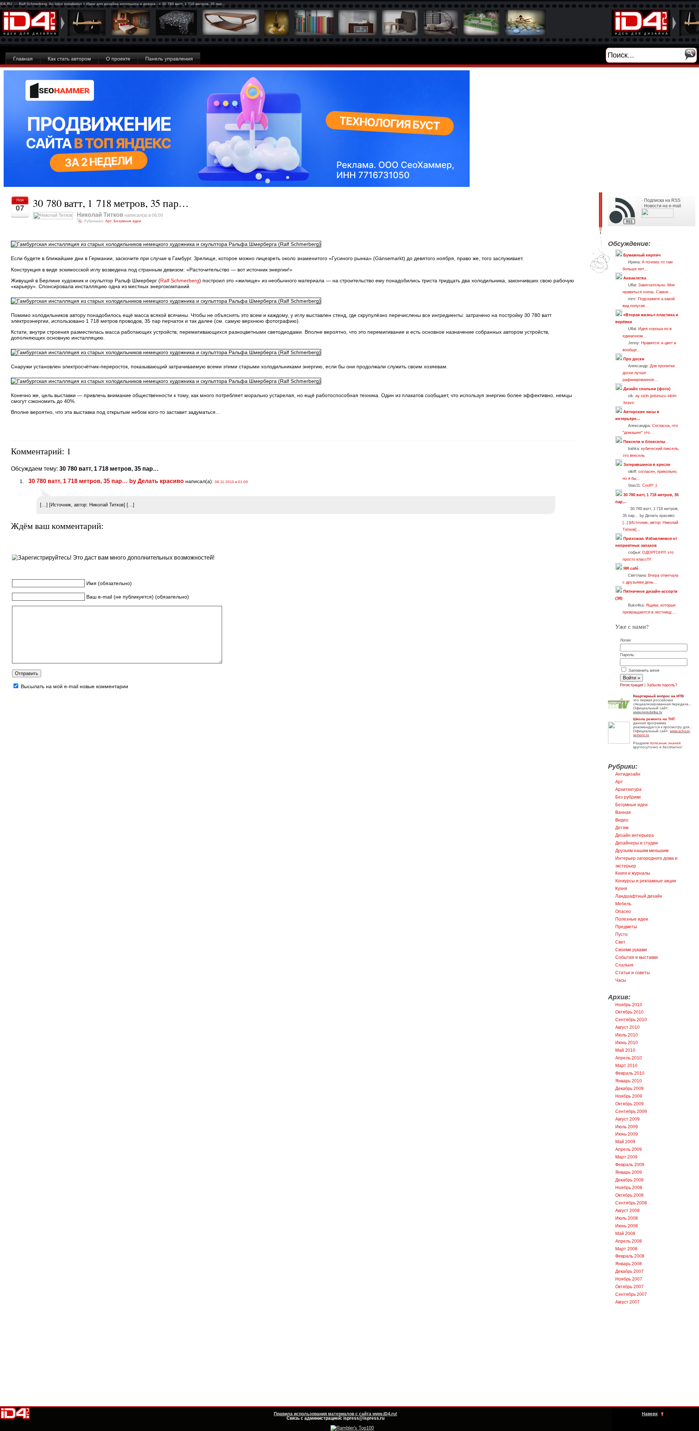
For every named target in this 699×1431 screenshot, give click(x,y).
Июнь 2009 (626, 1134)
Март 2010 (626, 1065)
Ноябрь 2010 (628, 1004)
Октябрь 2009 (629, 1103)
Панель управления (169, 59)
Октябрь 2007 (629, 1286)
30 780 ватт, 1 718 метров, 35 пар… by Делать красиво (104, 481)
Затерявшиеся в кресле (646, 464)
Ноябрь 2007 (628, 1279)
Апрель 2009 (628, 1149)
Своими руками (631, 949)
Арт (108, 221)
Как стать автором (69, 59)
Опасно (623, 911)
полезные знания (665, 743)
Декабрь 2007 (629, 1271)
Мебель (623, 903)
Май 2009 (625, 1141)
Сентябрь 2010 (631, 1019)
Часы (620, 980)
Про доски (633, 359)
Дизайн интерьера (634, 835)
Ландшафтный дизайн (638, 896)
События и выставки (636, 957)
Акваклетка (634, 278)
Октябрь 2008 (629, 1195)
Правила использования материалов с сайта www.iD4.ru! (335, 1414)
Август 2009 (627, 1119)
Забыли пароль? (662, 685)
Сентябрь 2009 (631, 1111)
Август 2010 (627, 1027)
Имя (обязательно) (109, 583)
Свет (620, 942)
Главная (23, 59)
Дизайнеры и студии (636, 843)
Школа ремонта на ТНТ (654, 719)
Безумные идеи (127, 221)
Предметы (626, 926)
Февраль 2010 (629, 1073)
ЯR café (630, 568)
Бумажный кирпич (641, 255)
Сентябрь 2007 (631, 1294)
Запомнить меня (643, 670)
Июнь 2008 (626, 1225)
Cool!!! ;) (649, 485)
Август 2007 (627, 1302)
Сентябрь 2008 (631, 1202)
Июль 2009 (626, 1126)
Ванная (623, 812)
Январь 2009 (628, 1172)
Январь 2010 (628, 1080)
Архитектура (628, 789)
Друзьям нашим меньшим (641, 850)
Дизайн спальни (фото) (647, 389)
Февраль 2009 (629, 1164)
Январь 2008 (628, 1263)
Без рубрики (628, 797)
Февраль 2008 (629, 1256)
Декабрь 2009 (629, 1088)
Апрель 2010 (628, 1057)
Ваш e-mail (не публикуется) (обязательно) (137, 596)
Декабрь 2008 (629, 1180)
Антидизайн (627, 774)
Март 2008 (626, 1248)
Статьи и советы (632, 972)
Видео (621, 820)
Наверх (650, 1414)
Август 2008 (627, 1210)
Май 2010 (625, 1050)
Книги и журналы (632, 873)
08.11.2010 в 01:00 (231, 482)
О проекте (118, 59)
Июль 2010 (626, 1035)
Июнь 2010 (626, 1042)
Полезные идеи (631, 919)
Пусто (621, 934)
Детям (621, 827)
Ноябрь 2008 (628, 1187)
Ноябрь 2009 (628, 1096)
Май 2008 (625, 1233)
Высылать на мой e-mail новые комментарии (74, 686)
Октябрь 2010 (629, 1012)
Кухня (621, 888)
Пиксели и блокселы (644, 441)
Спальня (624, 965)
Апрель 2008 (628, 1241)
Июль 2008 (626, 1218)
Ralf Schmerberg (179, 280)
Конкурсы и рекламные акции (645, 880)
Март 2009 (626, 1157)
